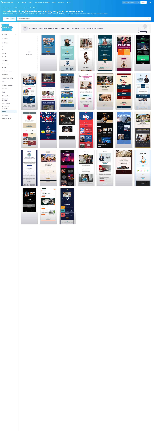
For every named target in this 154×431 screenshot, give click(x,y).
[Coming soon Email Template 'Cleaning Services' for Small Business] (142, 168)
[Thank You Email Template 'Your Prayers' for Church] (123, 168)
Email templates (7, 8)
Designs (6, 18)
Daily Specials (17, 8)
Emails (12, 18)
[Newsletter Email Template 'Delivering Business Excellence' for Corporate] (142, 91)
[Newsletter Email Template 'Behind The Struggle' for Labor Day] (67, 91)
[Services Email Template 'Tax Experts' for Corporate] (104, 168)
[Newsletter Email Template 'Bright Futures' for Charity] (29, 91)
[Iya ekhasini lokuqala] (6, 2)
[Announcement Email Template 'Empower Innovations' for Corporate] (67, 53)
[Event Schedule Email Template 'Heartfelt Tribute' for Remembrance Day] (29, 130)
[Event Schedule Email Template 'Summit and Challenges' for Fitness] (123, 53)
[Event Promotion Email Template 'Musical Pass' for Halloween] (67, 168)
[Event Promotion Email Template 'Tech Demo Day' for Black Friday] (142, 53)
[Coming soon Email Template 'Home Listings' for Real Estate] (48, 206)
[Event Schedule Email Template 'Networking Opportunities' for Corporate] (67, 206)
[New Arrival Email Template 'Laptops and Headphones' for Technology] (104, 130)
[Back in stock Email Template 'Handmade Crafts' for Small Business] (67, 130)
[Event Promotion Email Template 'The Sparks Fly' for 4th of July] (48, 130)
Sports (25, 8)
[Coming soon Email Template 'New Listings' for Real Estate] (142, 130)
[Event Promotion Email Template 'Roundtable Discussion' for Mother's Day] (86, 91)
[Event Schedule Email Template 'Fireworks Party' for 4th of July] (86, 130)
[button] (15, 34)
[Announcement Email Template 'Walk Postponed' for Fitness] (48, 53)
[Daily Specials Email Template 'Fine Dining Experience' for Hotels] (48, 168)
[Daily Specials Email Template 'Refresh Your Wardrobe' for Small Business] (86, 53)
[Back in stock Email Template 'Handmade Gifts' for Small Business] (104, 91)
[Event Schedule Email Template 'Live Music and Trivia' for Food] (123, 91)
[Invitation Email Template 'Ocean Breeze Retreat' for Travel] (86, 168)
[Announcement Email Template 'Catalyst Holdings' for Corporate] (104, 53)
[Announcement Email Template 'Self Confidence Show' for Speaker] (29, 206)
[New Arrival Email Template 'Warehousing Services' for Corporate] (48, 91)
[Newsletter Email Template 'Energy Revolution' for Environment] (123, 130)
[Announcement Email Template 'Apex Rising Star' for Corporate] (29, 168)
